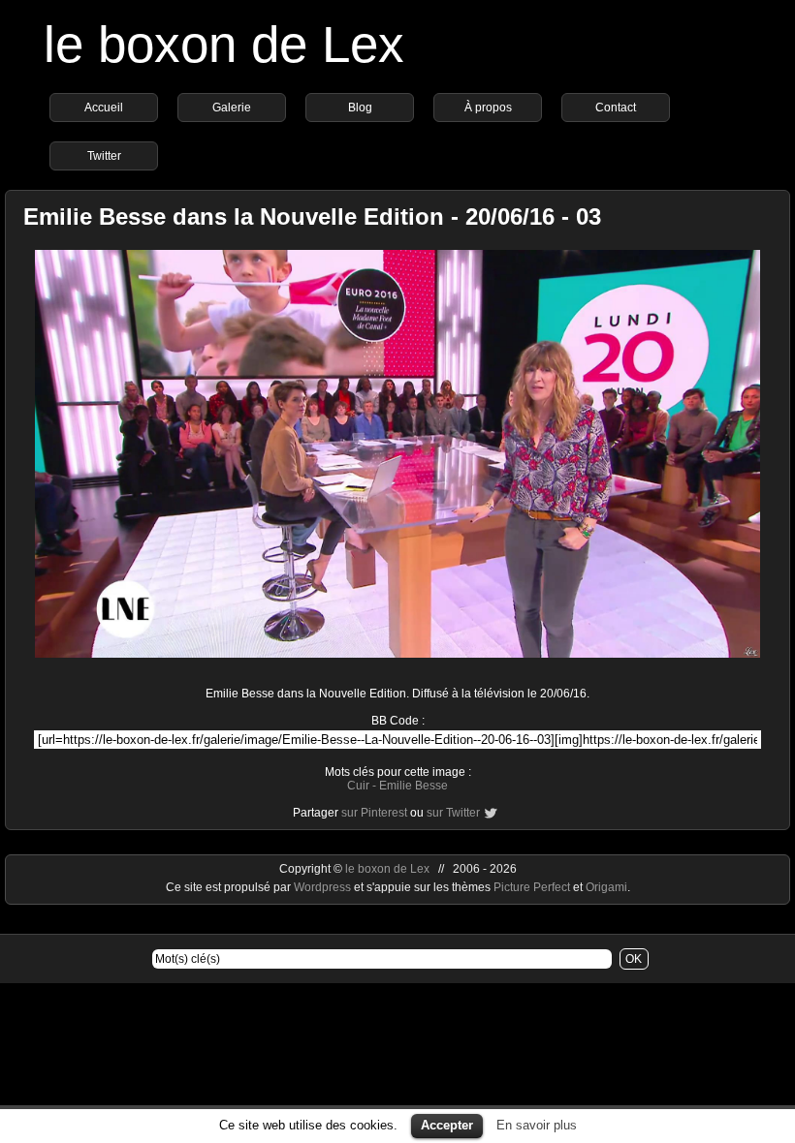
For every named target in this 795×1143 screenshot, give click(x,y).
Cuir (358, 785)
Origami (606, 887)
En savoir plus (536, 1125)
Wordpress (324, 887)
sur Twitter (453, 812)
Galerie (231, 107)
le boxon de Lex (224, 44)
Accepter (447, 1125)
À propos (488, 107)
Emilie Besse (413, 785)
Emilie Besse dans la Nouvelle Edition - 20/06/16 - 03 (312, 216)
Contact (615, 107)
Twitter (104, 156)
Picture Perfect (531, 887)
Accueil (103, 107)
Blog (360, 107)
